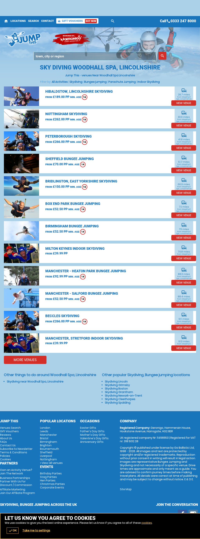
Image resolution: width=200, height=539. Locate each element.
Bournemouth (49, 449)
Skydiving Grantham (119, 392)
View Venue (183, 103)
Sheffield (46, 452)
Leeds (44, 431)
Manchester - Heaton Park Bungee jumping (85, 271)
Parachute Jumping (122, 82)
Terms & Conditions (13, 452)
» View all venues (51, 463)
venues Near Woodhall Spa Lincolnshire (108, 75)
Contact (47, 20)
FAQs (3, 442)
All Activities (60, 82)
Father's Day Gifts (92, 431)
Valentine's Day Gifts (94, 438)
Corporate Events (52, 487)
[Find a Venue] (95, 56)
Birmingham (48, 442)
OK (12, 530)
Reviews (5, 435)
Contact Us (8, 445)
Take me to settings (36, 530)
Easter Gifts (88, 428)
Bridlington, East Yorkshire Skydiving (81, 181)
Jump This (72, 75)
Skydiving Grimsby (117, 385)
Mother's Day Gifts (92, 435)
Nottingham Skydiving (66, 114)
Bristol (44, 438)
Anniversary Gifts (92, 442)
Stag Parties (48, 477)
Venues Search (10, 428)
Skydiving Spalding (117, 403)
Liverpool (46, 456)
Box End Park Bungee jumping (72, 204)
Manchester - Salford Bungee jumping (81, 293)
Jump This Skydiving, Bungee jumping (26, 39)
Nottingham (48, 459)
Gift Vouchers (77, 20)
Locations (18, 20)
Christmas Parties (52, 484)
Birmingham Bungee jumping (72, 226)
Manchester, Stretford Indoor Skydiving (84, 338)
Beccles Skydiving (62, 316)
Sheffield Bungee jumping (69, 159)
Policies (5, 456)
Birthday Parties (51, 473)
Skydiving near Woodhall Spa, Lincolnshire (35, 381)
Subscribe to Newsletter (16, 449)
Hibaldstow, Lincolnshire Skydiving (79, 91)
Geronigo (71, 39)
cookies (146, 523)
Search (33, 20)
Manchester (48, 435)
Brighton (46, 445)
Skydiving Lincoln (116, 381)
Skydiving (76, 82)
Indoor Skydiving (149, 82)
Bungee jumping (95, 82)
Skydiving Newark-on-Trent (123, 396)
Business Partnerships (16, 481)
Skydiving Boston (116, 388)
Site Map (126, 489)
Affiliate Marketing (17, 491)
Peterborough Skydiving (68, 136)
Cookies (5, 459)
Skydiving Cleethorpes (120, 399)
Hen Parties (47, 480)
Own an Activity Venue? (16, 471)
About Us (6, 438)
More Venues (25, 359)
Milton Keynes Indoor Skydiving (74, 248)
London (45, 428)
